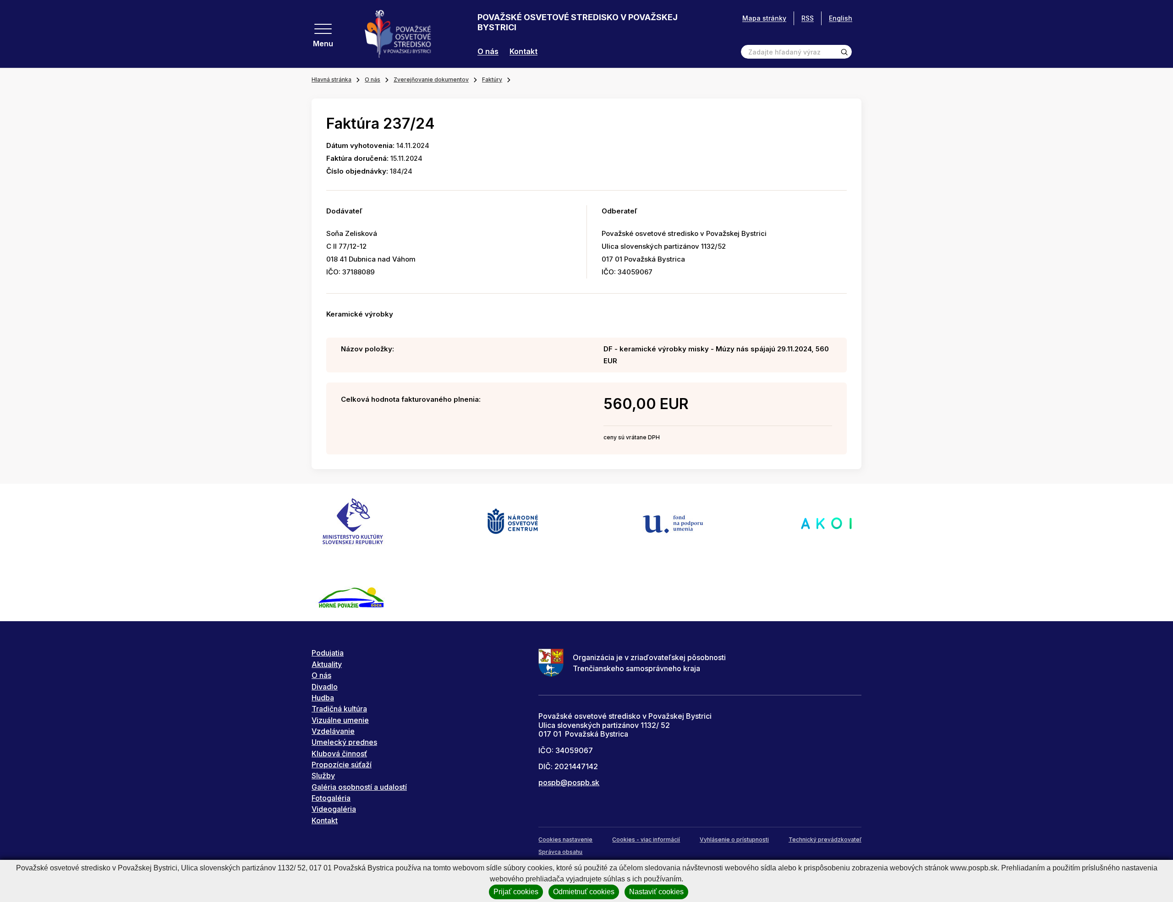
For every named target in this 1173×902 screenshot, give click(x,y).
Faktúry (492, 79)
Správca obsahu (560, 851)
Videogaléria (334, 809)
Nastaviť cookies (656, 892)
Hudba (323, 697)
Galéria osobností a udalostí (359, 787)
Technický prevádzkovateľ (825, 839)
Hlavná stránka (331, 79)
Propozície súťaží (342, 764)
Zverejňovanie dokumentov (431, 79)
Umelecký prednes (344, 742)
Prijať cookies (515, 892)
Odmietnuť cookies (583, 892)
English (840, 18)
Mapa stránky (764, 18)
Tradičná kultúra (339, 708)
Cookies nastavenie (565, 839)
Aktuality (327, 664)
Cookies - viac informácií (646, 839)
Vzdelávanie (333, 731)
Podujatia (328, 652)
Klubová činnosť (339, 753)
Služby (323, 775)
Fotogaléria (331, 798)
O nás (488, 51)
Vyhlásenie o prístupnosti (734, 839)
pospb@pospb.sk (568, 782)
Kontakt (523, 51)
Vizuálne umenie (340, 720)
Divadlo (325, 686)
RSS (807, 18)
